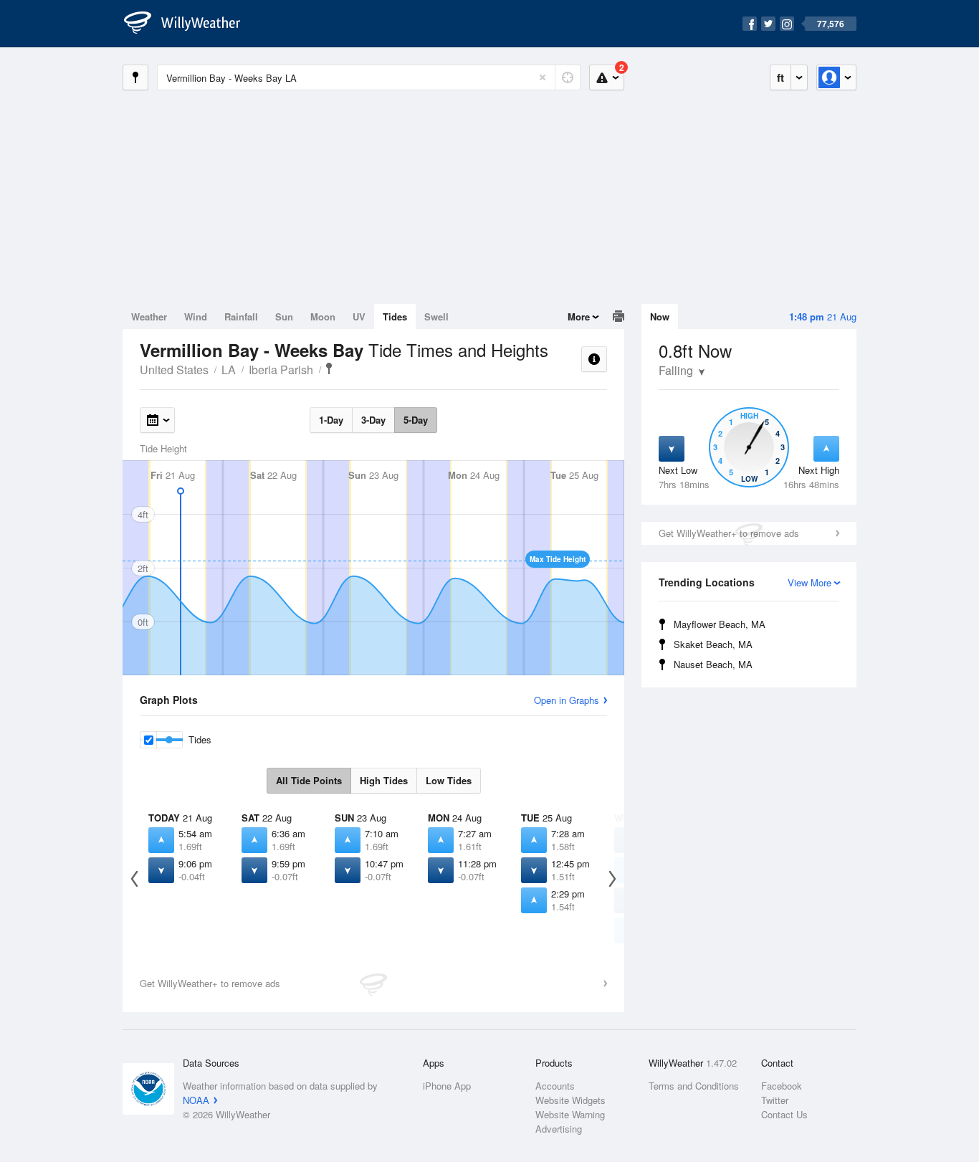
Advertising (558, 1128)
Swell (436, 316)
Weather (149, 316)
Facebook (781, 1085)
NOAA (196, 1100)
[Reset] (542, 77)
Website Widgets (570, 1100)
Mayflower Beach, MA (719, 624)
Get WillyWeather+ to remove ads (729, 533)
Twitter (774, 1100)
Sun (284, 316)
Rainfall (241, 316)
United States (174, 369)
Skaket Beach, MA (713, 644)
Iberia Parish (281, 369)
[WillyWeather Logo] (190, 24)
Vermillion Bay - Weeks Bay (329, 368)
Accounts (555, 1085)
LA (228, 369)
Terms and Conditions (694, 1085)
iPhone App (447, 1085)
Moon (322, 316)
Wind (195, 316)
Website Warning (570, 1114)
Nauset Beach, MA (713, 664)
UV (359, 316)
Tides (395, 316)
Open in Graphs (566, 700)
